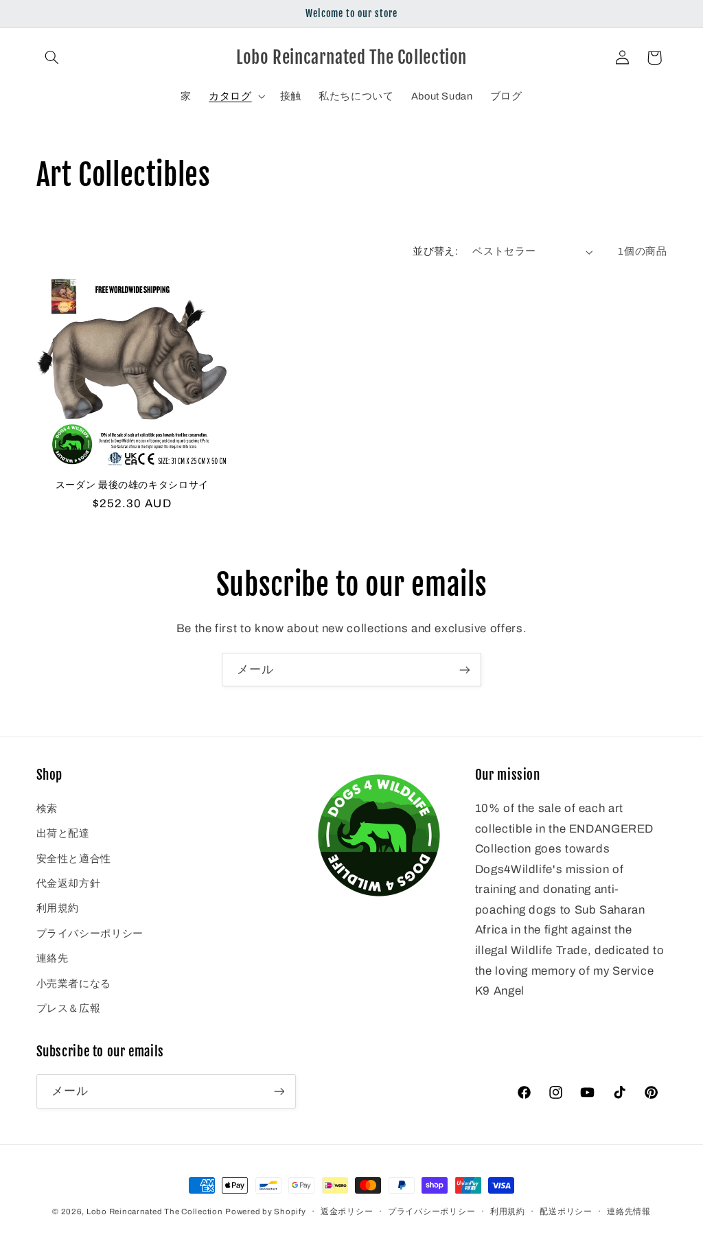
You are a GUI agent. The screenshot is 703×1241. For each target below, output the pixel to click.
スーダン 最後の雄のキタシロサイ (132, 484)
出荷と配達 (63, 833)
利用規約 (58, 908)
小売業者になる (73, 983)
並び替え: (435, 251)
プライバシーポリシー (89, 933)
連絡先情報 (629, 1211)
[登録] (465, 669)
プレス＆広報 (68, 1008)
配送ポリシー (566, 1211)
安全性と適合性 (73, 858)
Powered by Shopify (265, 1211)
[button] (52, 57)
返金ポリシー (347, 1211)
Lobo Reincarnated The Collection (155, 1211)
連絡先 (52, 958)
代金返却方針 (68, 883)
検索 (47, 808)
